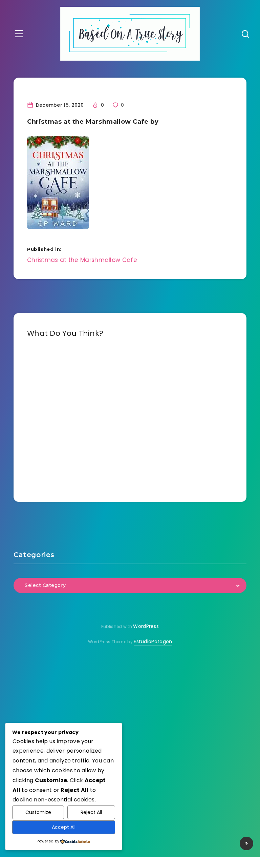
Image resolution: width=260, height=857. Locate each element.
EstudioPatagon (153, 641)
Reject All (91, 812)
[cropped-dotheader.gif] (130, 34)
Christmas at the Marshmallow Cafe (82, 260)
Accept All (63, 827)
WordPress (146, 626)
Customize (38, 812)
